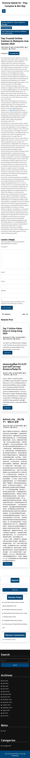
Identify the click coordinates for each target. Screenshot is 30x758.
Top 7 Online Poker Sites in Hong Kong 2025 (12, 331)
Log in (4, 731)
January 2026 (6, 697)
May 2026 (5, 686)
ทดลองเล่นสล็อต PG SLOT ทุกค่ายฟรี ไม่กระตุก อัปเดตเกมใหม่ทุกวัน (14, 366)
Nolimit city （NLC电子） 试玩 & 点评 (13, 420)
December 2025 (7, 699)
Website (3, 290)
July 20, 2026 (8, 425)
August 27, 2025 (9, 337)
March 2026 (6, 691)
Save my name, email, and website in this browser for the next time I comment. (13, 302)
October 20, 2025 (8, 47)
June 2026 (5, 683)
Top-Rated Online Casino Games (13, 609)
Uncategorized (6, 28)
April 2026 (5, 689)
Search (15, 580)
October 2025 (6, 705)
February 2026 (6, 694)
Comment (4, 247)
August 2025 (6, 710)
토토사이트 (12, 110)
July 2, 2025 (8, 373)
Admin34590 (20, 47)
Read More (8, 353)
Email (3, 281)
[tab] (4, 11)
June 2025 (5, 715)
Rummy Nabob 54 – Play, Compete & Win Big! (13, 23)
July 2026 (5, 681)
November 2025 (7, 702)
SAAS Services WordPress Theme (14, 754)
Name (3, 272)
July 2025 (5, 713)
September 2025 (7, 707)
